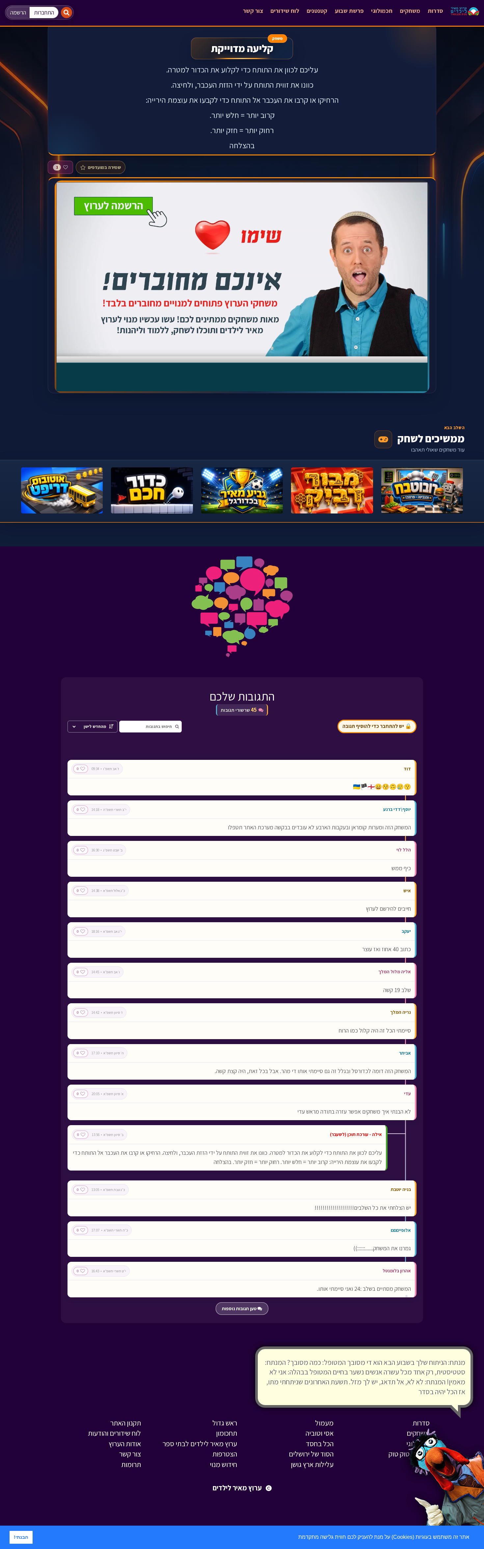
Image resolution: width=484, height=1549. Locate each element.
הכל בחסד (320, 1443)
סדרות (435, 10)
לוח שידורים (285, 10)
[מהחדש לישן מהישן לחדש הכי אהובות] (92, 727)
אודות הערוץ (125, 1443)
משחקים (410, 10)
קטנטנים (317, 10)
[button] (296, 1538)
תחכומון (226, 1433)
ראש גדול (224, 1422)
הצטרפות (224, 1453)
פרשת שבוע (349, 10)
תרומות (131, 1464)
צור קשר (253, 10)
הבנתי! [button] (21, 1537)
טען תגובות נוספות (239, 1309)
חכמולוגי (381, 10)
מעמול (324, 1422)
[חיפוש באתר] (66, 12)
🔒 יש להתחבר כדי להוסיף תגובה (377, 726)
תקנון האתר (125, 1422)
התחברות (44, 12)
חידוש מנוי (223, 1464)
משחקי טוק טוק (409, 1453)
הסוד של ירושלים (311, 1453)
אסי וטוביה (320, 1433)
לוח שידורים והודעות (114, 1433)
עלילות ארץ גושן (312, 1464)
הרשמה (18, 12)
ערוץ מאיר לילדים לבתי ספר (200, 1443)
